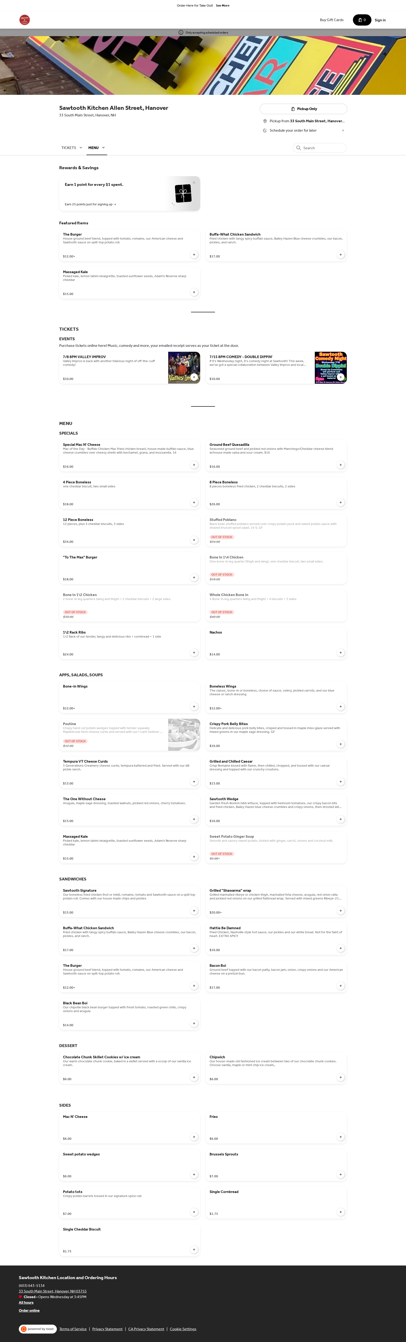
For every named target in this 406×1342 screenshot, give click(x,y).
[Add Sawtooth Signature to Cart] (194, 910)
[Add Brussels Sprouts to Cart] (340, 1174)
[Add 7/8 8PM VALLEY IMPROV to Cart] (194, 377)
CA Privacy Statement (146, 1329)
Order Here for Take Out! (195, 6)
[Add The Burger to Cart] (194, 254)
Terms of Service (73, 1329)
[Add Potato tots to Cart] (194, 1212)
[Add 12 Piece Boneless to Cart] (194, 540)
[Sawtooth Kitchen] (25, 20)
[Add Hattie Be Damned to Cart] (340, 948)
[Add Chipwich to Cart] (340, 1077)
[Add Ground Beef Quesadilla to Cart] (340, 465)
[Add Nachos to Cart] (340, 652)
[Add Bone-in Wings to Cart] (194, 706)
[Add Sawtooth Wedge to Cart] (340, 819)
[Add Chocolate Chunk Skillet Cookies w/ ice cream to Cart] (194, 1077)
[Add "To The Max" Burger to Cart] (194, 577)
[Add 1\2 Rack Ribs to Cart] (194, 652)
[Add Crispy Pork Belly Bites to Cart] (340, 744)
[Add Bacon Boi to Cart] (340, 986)
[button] (72, 148)
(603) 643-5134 (32, 1285)
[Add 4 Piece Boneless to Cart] (194, 502)
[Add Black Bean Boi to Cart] (194, 1023)
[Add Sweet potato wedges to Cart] (194, 1174)
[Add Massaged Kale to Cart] (194, 292)
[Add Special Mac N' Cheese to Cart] (194, 465)
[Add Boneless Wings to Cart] (340, 706)
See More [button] (222, 6)
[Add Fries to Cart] (340, 1137)
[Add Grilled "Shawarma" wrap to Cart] (340, 910)
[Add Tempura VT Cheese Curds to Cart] (194, 781)
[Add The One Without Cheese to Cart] (194, 819)
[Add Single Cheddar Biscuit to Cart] (194, 1249)
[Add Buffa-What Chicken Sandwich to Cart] (340, 254)
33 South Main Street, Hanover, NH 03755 (53, 1291)
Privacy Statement (107, 1329)
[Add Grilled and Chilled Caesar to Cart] (340, 781)
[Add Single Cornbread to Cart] (340, 1212)
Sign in (380, 20)
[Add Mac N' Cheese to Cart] (194, 1137)
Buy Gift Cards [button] (332, 20)
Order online (29, 1310)
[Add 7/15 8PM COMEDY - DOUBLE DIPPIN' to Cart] (340, 377)
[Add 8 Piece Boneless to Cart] (340, 502)
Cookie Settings (183, 1329)
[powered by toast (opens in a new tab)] (38, 1329)
